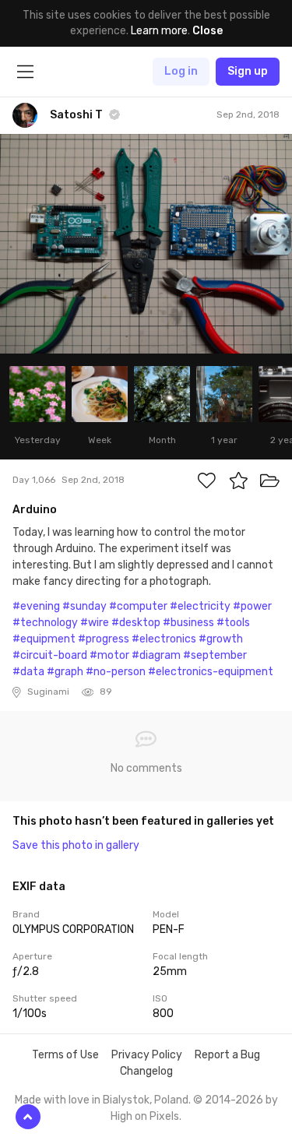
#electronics (164, 639)
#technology (45, 622)
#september (215, 655)
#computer (138, 606)
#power (252, 606)
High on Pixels (145, 1116)
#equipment (44, 639)
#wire (94, 622)
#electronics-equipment (210, 671)
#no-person (116, 671)
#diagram (156, 655)
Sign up (247, 71)
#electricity (200, 606)
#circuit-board (49, 655)
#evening (36, 606)
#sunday (84, 606)
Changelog (146, 1071)
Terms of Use (65, 1054)
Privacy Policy (146, 1054)
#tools (233, 622)
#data (28, 671)
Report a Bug (227, 1054)
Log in (181, 71)
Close (207, 30)
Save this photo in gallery (75, 845)
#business (188, 622)
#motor (109, 655)
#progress (103, 639)
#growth (221, 639)
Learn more (159, 30)
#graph (65, 671)
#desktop (135, 622)
